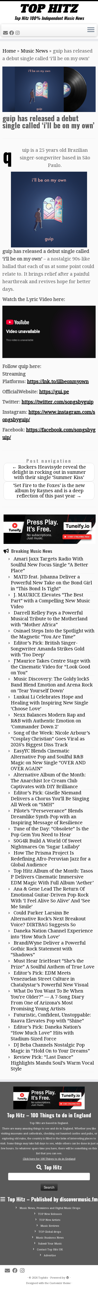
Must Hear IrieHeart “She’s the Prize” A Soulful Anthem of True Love (52, 964)
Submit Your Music (50, 1243)
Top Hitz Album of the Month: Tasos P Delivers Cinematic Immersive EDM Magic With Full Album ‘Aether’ (52, 877)
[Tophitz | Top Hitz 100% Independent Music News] (49, 8)
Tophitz (43, 1277)
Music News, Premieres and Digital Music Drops (50, 1208)
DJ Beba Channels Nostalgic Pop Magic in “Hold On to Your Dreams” (50, 1048)
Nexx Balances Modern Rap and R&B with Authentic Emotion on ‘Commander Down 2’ (48, 721)
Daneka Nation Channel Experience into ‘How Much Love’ (52, 934)
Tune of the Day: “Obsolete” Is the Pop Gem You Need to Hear (50, 831)
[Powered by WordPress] (67, 1277)
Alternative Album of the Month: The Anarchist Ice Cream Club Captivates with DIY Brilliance (48, 780)
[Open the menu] (90, 30)
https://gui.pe (54, 391)
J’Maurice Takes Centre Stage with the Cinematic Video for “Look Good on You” (50, 667)
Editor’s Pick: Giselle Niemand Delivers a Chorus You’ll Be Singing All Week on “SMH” (50, 798)
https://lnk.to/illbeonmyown (58, 381)
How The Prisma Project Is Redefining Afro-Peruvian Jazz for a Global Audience (51, 859)
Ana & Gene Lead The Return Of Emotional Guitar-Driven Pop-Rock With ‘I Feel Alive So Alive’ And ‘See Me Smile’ (50, 897)
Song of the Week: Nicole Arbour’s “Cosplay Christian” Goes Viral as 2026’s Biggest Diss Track (50, 738)
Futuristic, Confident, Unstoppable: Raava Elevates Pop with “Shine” (51, 1018)
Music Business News (50, 1237)
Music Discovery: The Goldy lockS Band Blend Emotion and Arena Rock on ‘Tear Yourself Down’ (52, 685)
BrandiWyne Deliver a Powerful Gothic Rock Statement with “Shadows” (48, 949)
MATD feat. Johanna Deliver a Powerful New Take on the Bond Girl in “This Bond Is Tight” (51, 582)
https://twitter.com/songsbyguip (57, 402)
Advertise (50, 1255)
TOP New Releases (50, 1214)
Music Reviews (49, 1225)
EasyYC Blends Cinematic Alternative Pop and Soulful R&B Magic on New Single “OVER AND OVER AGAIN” (48, 759)
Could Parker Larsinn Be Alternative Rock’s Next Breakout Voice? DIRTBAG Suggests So (48, 918)
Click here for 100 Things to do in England (49, 1158)
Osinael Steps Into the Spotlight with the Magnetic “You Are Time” (52, 634)
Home (9, 51)
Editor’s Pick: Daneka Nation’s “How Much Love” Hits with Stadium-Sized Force (46, 1033)
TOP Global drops (50, 1231)
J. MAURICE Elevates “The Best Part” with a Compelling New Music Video (50, 600)
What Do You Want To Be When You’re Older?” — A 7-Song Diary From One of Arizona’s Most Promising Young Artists (47, 1000)
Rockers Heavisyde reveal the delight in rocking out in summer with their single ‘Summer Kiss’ (49, 472)
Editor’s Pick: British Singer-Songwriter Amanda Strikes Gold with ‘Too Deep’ (47, 649)
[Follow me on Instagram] (18, 33)
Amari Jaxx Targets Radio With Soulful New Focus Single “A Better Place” (49, 564)
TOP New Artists (49, 1220)
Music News (34, 51)
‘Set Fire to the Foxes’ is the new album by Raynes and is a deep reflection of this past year (49, 491)
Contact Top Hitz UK (50, 1249)
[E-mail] (6, 33)
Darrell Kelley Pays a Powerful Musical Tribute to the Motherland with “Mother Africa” (49, 618)
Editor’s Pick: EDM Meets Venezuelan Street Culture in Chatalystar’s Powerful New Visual (49, 979)
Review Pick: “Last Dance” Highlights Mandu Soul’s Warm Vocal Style (52, 1063)
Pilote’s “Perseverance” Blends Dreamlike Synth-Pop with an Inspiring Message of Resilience (47, 816)
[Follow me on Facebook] (12, 33)
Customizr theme (60, 1283)
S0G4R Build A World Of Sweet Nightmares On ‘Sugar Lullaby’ (46, 844)
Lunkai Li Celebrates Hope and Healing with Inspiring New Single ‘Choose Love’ (49, 703)
